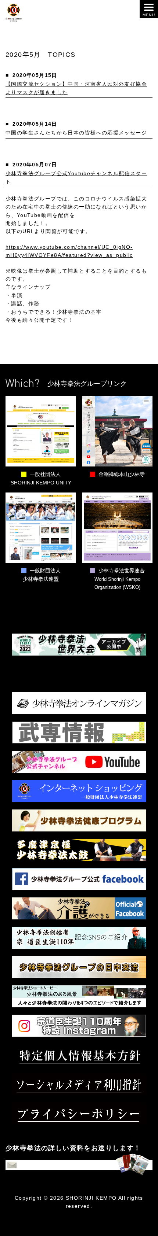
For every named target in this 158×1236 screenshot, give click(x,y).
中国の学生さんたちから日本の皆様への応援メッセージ (76, 133)
